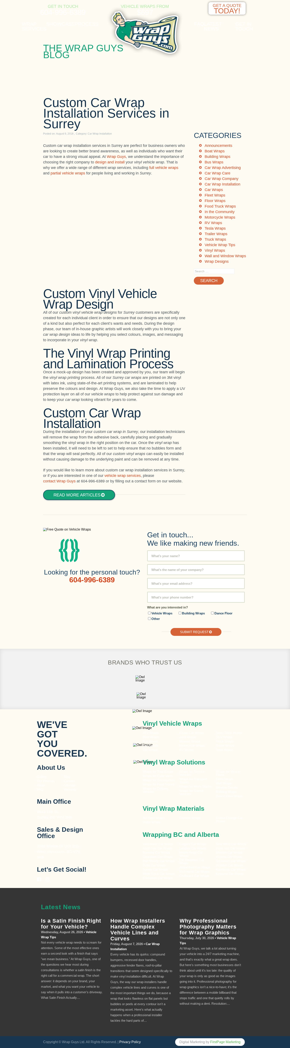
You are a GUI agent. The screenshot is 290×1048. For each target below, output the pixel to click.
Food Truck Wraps (220, 206)
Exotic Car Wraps (191, 733)
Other (155, 619)
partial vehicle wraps (68, 173)
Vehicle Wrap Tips (220, 245)
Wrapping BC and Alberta (181, 834)
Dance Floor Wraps (229, 796)
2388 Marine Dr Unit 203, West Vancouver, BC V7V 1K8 (58, 851)
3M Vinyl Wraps (154, 818)
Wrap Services (34, 27)
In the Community (220, 212)
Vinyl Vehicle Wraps (172, 723)
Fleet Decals (224, 779)
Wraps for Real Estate (158, 771)
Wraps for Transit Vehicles (191, 792)
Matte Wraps (151, 822)
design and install (110, 162)
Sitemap (69, 785)
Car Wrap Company (221, 179)
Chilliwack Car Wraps (194, 876)
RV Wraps (213, 223)
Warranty (70, 789)
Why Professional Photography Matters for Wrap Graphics (208, 927)
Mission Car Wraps (229, 852)
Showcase (60, 24)
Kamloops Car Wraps (231, 869)
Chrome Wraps (190, 818)
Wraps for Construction (159, 780)
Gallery (42, 776)
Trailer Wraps (216, 234)
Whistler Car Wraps (229, 865)
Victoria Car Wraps (229, 856)
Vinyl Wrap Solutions (174, 762)
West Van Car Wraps (230, 848)
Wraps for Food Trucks (159, 784)
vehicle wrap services (122, 475)
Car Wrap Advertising (223, 168)
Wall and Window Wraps (225, 256)
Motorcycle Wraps (220, 217)
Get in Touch (244, 27)
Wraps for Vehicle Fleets (228, 773)
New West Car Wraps (231, 844)
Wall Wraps (224, 783)
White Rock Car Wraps (159, 873)
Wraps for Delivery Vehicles (156, 790)
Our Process (46, 781)
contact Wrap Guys (59, 481)
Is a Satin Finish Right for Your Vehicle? (71, 924)
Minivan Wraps (189, 741)
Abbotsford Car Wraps (194, 867)
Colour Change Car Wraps (229, 819)
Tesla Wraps (215, 228)
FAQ (199, 24)
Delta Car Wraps (154, 865)
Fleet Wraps (215, 195)
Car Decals (150, 745)
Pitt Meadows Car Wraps (191, 861)
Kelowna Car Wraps (230, 873)
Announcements (218, 145)
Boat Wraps (215, 151)
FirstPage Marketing (225, 1042)
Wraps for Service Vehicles (191, 773)
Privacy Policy (130, 1042)
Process (87, 24)
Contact (69, 781)
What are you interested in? (167, 607)
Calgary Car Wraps (192, 844)
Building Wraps (217, 157)
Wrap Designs (217, 261)
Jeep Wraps (187, 737)
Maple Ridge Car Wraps (191, 854)
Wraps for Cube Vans (157, 776)
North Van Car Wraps (157, 848)
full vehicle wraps (163, 168)
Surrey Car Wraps (155, 869)
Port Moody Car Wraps (159, 861)
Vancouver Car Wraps (158, 844)
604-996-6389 (63, 12)
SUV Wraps (224, 737)
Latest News (213, 27)
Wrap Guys (116, 157)
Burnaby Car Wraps (156, 852)
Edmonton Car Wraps (158, 878)
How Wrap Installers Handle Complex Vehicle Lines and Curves (137, 929)
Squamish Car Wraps (231, 861)
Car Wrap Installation (100, 133)
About (41, 785)
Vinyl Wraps (215, 250)
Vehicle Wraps (161, 613)
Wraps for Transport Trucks (193, 780)
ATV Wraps (151, 733)
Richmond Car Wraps (194, 871)
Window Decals (227, 787)
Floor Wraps (215, 201)
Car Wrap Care (217, 173)
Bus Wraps (214, 162)
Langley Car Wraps (192, 848)
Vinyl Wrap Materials (173, 808)
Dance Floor (223, 613)
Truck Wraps (215, 239)
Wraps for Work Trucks (195, 786)
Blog (67, 776)
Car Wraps (214, 190)
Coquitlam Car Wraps (158, 856)
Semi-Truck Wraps (229, 733)
